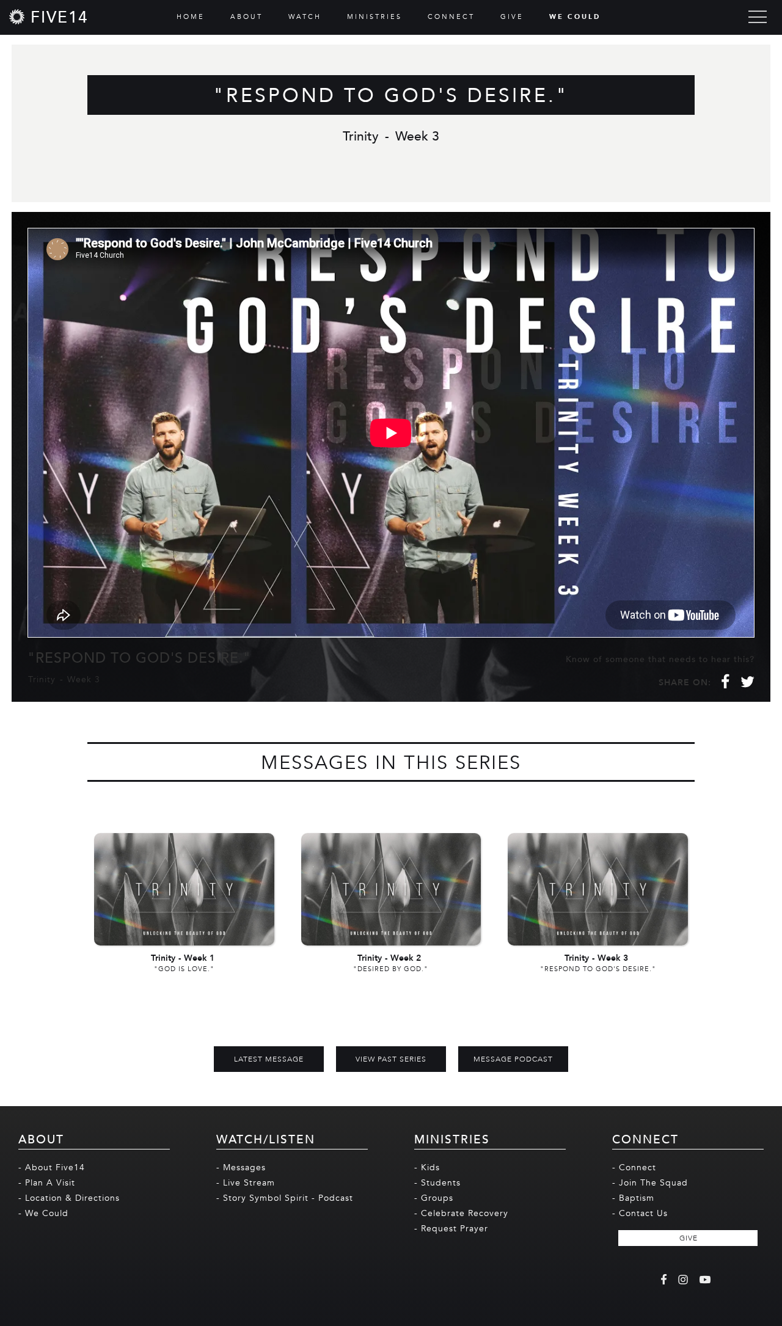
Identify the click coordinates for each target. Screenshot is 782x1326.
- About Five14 (51, 1167)
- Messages (241, 1167)
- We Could (43, 1213)
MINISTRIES (374, 16)
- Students (437, 1183)
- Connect (634, 1167)
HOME (191, 16)
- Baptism (633, 1198)
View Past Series (391, 1059)
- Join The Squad (650, 1183)
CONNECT (451, 16)
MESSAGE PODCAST (513, 1059)
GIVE (512, 16)
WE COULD (575, 16)
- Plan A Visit (46, 1183)
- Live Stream (245, 1183)
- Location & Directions (69, 1198)
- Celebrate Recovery (461, 1213)
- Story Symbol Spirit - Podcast (284, 1198)
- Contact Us (640, 1213)
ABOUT (246, 16)
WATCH (304, 16)
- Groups (433, 1198)
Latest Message (269, 1059)
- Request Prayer (451, 1228)
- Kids (427, 1167)
